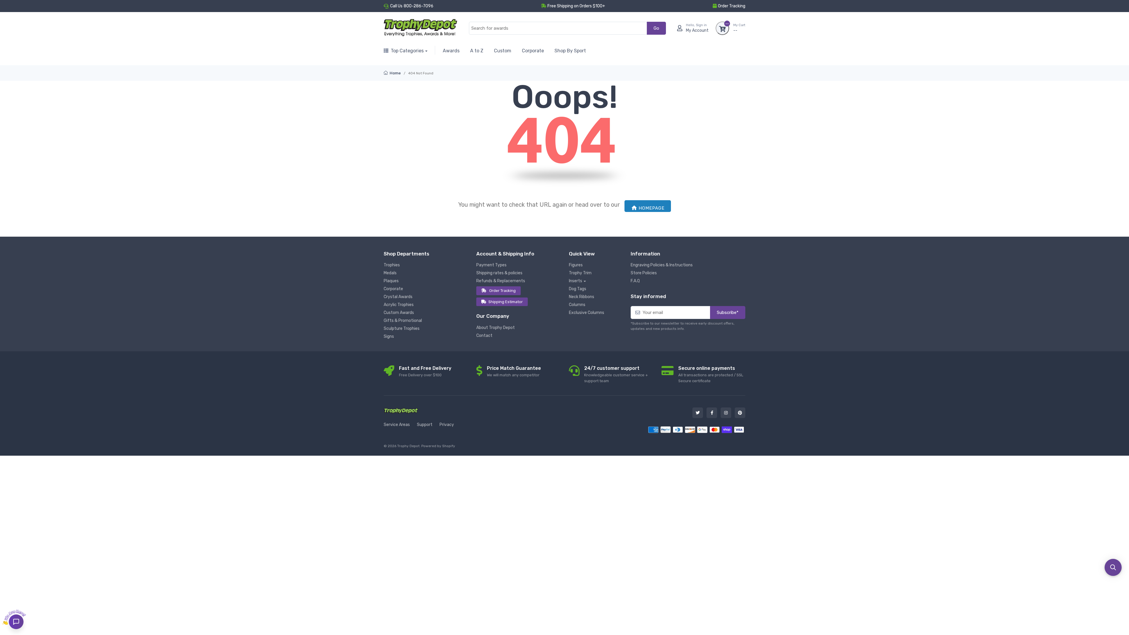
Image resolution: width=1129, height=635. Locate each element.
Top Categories (407, 51)
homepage (651, 208)
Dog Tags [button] (577, 288)
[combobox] (558, 28)
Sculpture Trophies (402, 328)
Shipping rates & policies (499, 272)
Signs (389, 336)
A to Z (476, 51)
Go (656, 28)
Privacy (447, 424)
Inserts (575, 280)
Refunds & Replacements (500, 280)
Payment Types (491, 265)
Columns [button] (577, 304)
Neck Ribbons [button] (581, 296)
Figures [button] (576, 265)
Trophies (392, 265)
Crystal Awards (398, 296)
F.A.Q (635, 280)
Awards (451, 51)
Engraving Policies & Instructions (662, 265)
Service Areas (397, 424)
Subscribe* (728, 312)
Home (395, 73)
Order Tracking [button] (731, 6)
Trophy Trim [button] (580, 272)
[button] (1113, 567)
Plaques (391, 280)
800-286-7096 (418, 6)
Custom (502, 51)
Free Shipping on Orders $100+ (576, 6)
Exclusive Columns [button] (586, 312)
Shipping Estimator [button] (505, 302)
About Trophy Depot (495, 327)
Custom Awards (399, 312)
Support (424, 424)
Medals (390, 272)
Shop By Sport (570, 51)
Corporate (533, 51)
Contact (484, 335)
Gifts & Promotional (403, 320)
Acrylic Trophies (399, 304)
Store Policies (644, 272)
